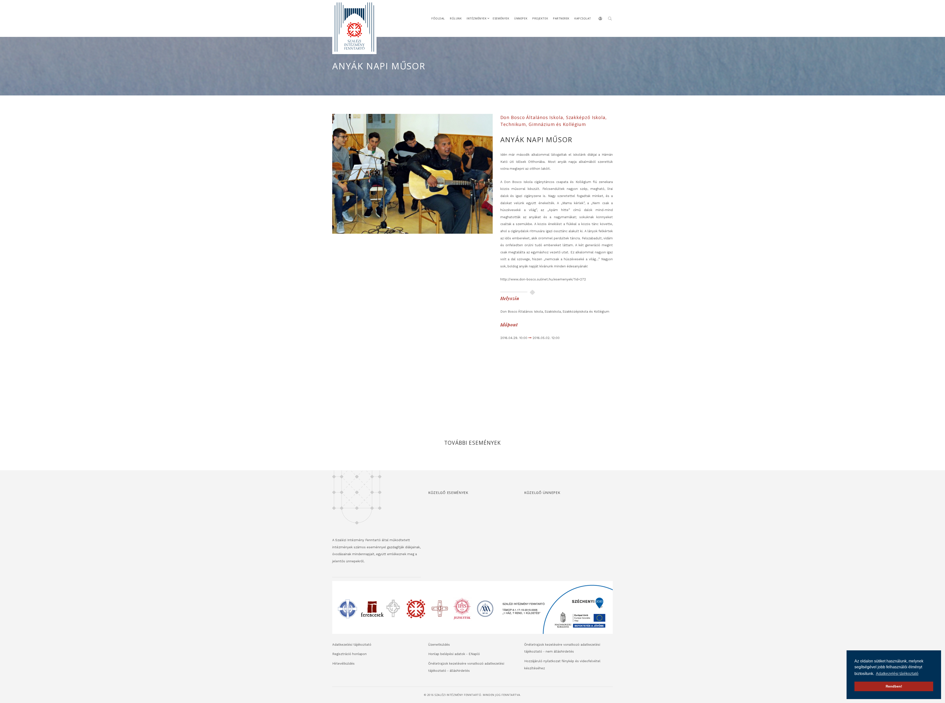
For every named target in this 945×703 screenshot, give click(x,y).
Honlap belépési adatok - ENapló (454, 654)
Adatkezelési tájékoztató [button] (897, 674)
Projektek (540, 18)
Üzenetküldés (439, 644)
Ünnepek (520, 18)
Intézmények (477, 18)
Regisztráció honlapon (349, 654)
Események (501, 18)
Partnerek (561, 18)
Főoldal (438, 18)
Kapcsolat (582, 18)
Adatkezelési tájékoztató (351, 644)
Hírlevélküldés (343, 663)
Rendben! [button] (894, 686)
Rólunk (456, 18)
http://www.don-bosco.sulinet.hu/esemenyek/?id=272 (543, 279)
